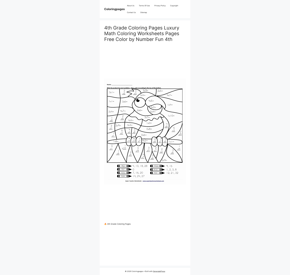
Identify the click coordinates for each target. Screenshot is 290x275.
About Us (130, 6)
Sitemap (143, 12)
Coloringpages (114, 9)
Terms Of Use (144, 6)
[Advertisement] (145, 62)
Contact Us (131, 12)
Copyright (174, 6)
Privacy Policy (160, 6)
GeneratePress (159, 271)
